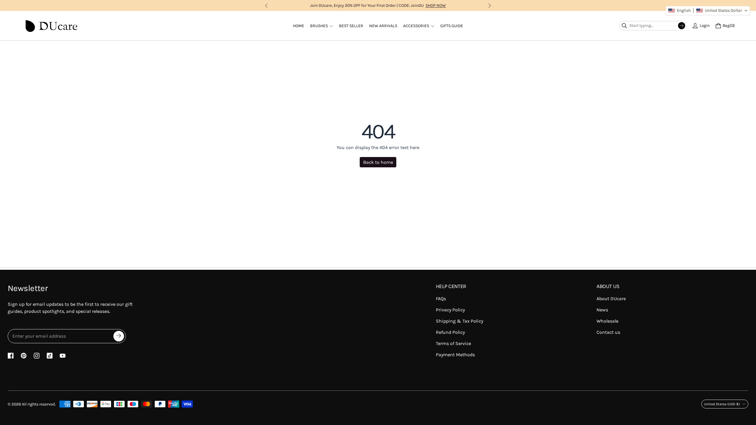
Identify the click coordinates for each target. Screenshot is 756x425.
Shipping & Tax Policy (459, 321)
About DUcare (611, 298)
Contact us (608, 332)
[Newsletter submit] (118, 336)
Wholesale (607, 321)
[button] (708, 10)
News (602, 310)
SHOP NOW (436, 5)
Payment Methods (455, 354)
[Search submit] (681, 25)
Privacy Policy (450, 310)
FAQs (441, 298)
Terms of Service (453, 343)
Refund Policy (450, 332)
